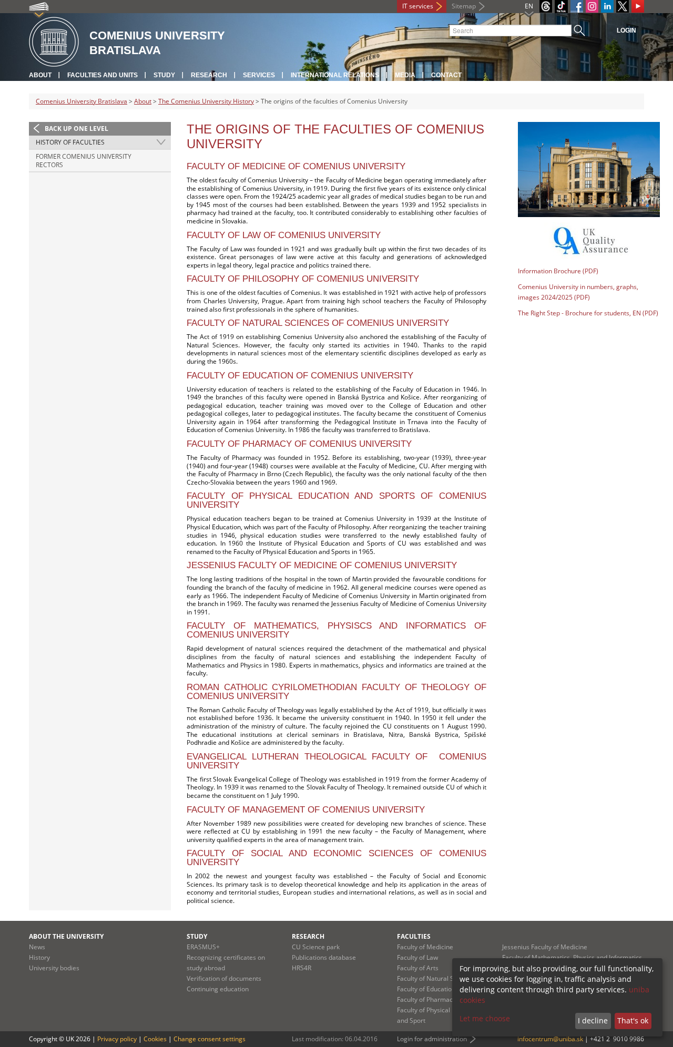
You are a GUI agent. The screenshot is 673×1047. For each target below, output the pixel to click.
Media (405, 75)
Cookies (155, 1038)
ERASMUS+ (203, 946)
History (39, 957)
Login (626, 30)
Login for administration (432, 1038)
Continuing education (218, 988)
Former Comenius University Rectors (83, 160)
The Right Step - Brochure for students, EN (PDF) (588, 313)
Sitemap (464, 6)
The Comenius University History (206, 101)
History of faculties (70, 142)
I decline (593, 1020)
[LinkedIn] (607, 6)
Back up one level (76, 128)
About (40, 75)
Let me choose (485, 1018)
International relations (335, 75)
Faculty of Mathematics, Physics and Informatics (572, 957)
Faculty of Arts (418, 967)
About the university (66, 936)
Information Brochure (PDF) (558, 270)
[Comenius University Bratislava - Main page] (54, 42)
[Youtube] (637, 6)
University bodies (54, 967)
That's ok (632, 1020)
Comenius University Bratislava (81, 101)
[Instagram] (592, 6)
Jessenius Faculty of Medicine (544, 946)
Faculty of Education (426, 988)
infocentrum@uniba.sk (550, 1038)
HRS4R (301, 967)
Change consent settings (210, 1038)
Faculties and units (102, 75)
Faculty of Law (417, 957)
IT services (417, 6)
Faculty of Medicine (425, 946)
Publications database (324, 957)
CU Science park (316, 946)
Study (164, 75)
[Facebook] (576, 6)
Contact (446, 75)
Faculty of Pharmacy (426, 999)
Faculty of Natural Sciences (436, 978)
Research (209, 75)
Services (259, 75)
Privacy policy (117, 1038)
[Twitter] (622, 6)
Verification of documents (224, 978)
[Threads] (545, 6)
